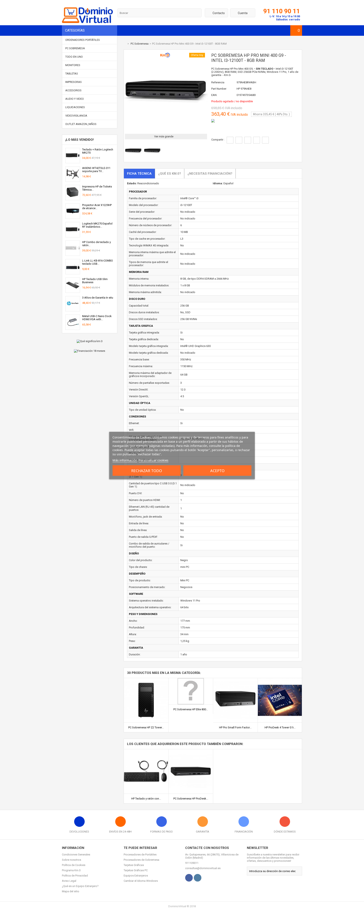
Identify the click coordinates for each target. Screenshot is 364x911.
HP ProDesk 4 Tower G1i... (280, 727)
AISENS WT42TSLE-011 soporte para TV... (96, 169)
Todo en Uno (74, 56)
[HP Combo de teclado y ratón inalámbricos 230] (73, 254)
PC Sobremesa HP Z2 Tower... (146, 727)
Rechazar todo (146, 470)
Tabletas (71, 73)
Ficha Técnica (139, 173)
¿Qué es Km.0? (169, 173)
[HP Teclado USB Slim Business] (73, 291)
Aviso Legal (69, 880)
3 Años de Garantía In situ (97, 297)
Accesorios (73, 90)
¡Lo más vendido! (79, 140)
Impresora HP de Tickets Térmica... (97, 188)
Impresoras (73, 82)
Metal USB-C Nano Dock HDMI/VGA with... (97, 318)
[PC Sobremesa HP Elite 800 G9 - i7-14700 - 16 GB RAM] (191, 679)
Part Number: (219, 88)
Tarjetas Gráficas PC (136, 870)
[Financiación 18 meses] (89, 351)
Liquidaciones (75, 107)
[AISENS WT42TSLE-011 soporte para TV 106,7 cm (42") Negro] (73, 180)
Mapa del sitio (70, 891)
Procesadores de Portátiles (140, 854)
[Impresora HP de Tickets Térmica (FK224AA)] (73, 198)
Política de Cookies (73, 865)
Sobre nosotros (71, 859)
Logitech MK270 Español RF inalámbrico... (97, 225)
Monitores (72, 65)
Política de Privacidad (75, 875)
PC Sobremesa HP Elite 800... (190, 709)
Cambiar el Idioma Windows (141, 880)
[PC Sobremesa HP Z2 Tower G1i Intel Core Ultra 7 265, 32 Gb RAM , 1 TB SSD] (146, 679)
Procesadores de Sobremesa (141, 859)
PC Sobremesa (75, 48)
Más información (124, 460)
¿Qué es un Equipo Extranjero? (80, 886)
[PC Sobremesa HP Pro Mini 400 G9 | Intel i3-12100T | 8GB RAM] (133, 158)
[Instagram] (197, 878)
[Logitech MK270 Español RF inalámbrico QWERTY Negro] (73, 235)
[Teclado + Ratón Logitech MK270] (73, 161)
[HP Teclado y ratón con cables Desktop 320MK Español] (146, 750)
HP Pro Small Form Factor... (235, 727)
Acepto (217, 470)
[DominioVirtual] (87, 22)
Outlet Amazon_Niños (80, 124)
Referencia (217, 82)
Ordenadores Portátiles (82, 39)
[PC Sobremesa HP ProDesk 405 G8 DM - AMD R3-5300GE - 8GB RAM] (191, 750)
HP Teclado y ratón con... (146, 798)
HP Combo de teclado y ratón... (96, 243)
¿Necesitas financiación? (209, 173)
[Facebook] (189, 878)
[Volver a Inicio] (125, 43)
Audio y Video (74, 98)
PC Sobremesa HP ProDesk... (190, 798)
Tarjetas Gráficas (134, 865)
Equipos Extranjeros (136, 875)
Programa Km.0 (71, 870)
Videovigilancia (76, 115)
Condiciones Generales (76, 854)
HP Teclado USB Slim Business (95, 281)
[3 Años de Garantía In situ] (73, 309)
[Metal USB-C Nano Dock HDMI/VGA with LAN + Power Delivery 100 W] (73, 328)
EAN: (214, 95)
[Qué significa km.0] (89, 341)
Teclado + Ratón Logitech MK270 (97, 151)
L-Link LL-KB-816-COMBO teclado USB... (97, 262)
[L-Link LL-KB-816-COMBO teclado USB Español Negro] (73, 272)
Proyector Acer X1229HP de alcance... (97, 206)
